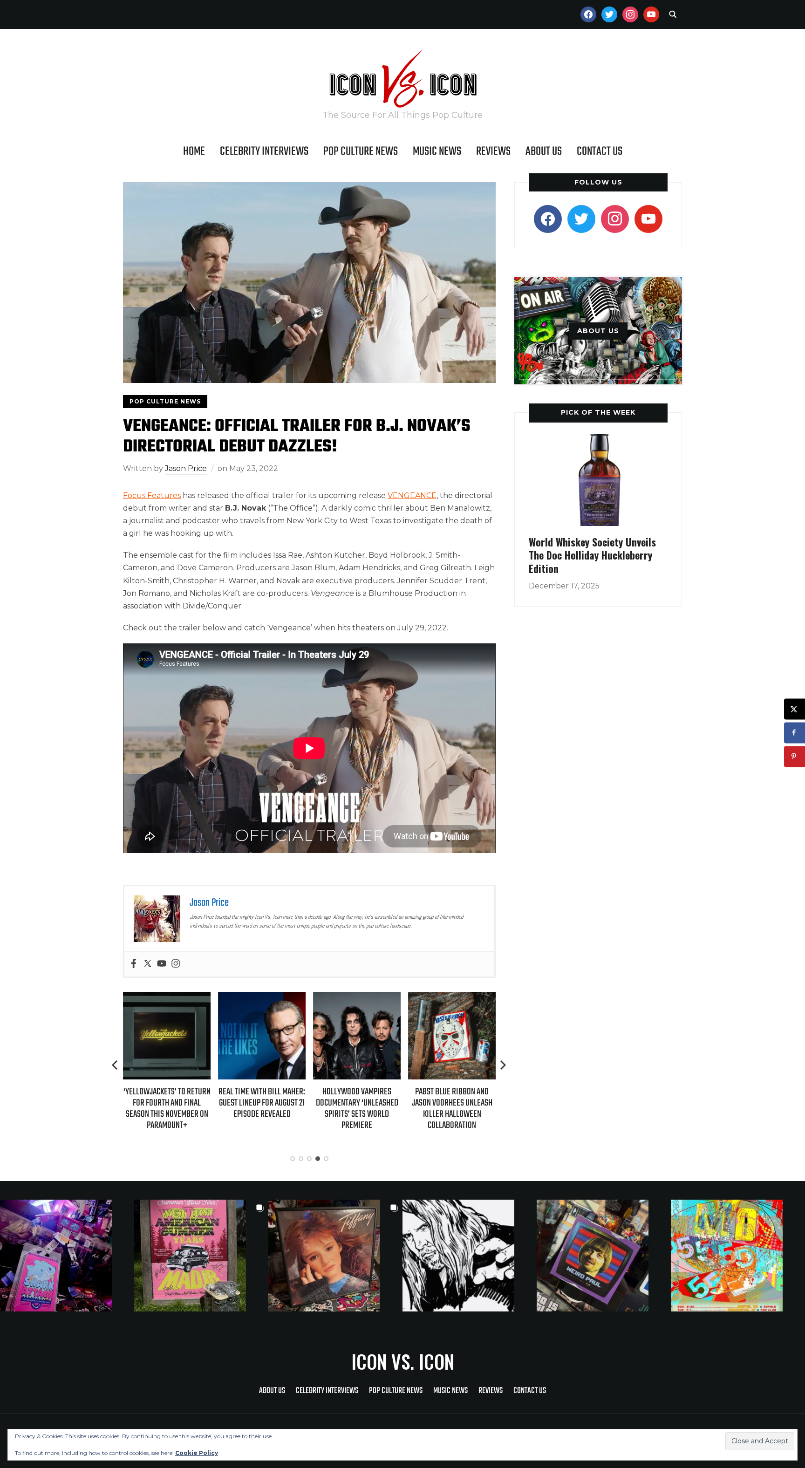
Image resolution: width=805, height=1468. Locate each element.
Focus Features (152, 495)
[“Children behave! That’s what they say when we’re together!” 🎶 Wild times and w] (335, 1255)
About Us (543, 151)
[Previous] (115, 1065)
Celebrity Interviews (264, 151)
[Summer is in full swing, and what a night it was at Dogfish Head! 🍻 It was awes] (201, 1255)
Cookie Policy (196, 1452)
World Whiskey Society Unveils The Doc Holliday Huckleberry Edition (592, 555)
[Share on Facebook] (794, 732)
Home (194, 151)
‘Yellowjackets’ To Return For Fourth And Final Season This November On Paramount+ (167, 1109)
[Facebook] (133, 964)
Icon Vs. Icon (402, 1361)
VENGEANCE (412, 495)
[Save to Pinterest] (794, 756)
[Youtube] (161, 964)
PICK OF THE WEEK (598, 412)
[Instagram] (175, 964)
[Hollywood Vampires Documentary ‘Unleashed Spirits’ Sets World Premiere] (357, 998)
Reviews (493, 151)
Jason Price (186, 468)
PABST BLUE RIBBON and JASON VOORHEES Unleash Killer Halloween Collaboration (452, 1109)
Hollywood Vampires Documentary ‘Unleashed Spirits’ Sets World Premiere (357, 1109)
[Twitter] (147, 964)
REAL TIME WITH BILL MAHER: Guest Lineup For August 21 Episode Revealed (261, 1103)
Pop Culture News (360, 151)
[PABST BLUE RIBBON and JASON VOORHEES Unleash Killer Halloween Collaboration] (452, 998)
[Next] (503, 1065)
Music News (437, 151)
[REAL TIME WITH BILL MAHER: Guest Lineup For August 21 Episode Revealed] (262, 998)
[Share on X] (794, 708)
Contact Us (599, 151)
